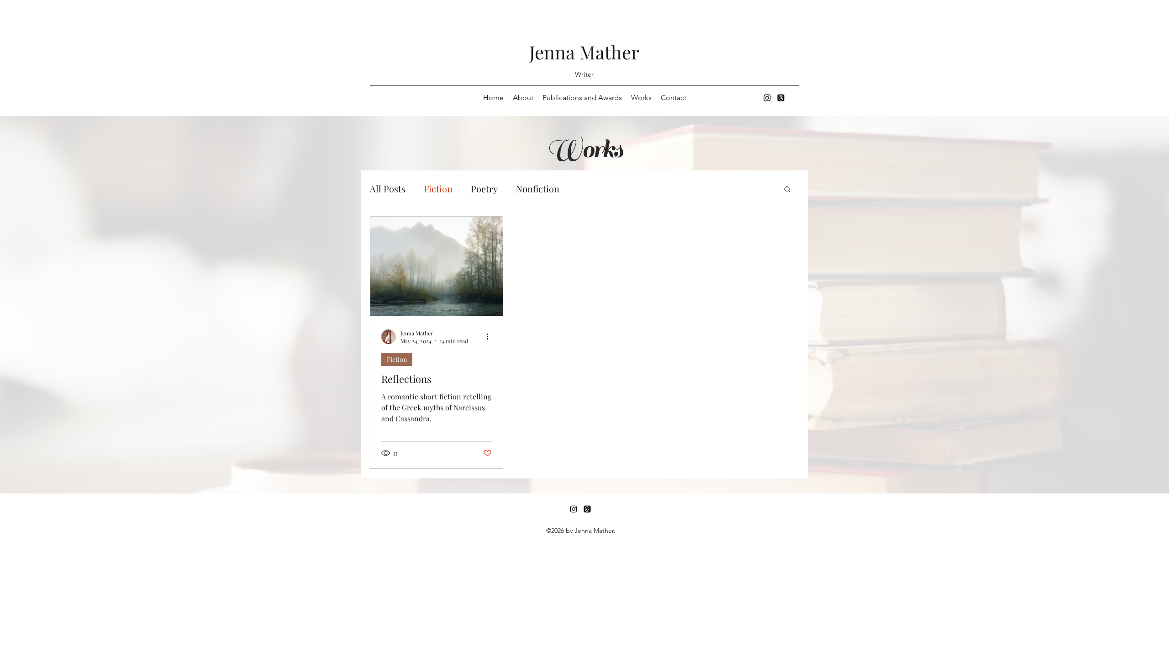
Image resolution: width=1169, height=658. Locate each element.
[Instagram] (767, 97)
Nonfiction (537, 188)
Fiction (438, 188)
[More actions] (490, 336)
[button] (787, 190)
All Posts (387, 188)
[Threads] (780, 97)
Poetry (484, 188)
